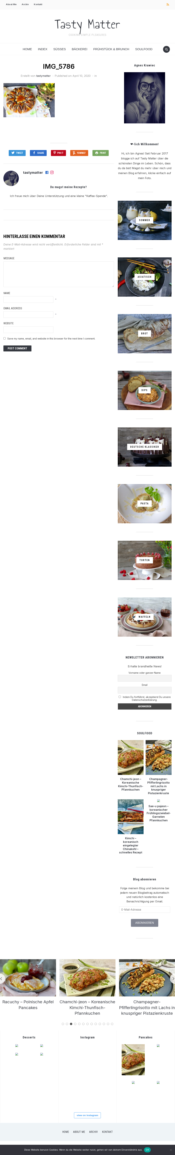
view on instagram (87, 1115)
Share (40, 153)
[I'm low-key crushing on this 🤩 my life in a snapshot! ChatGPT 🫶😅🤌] (103, 1084)
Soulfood (143, 49)
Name (6, 293)
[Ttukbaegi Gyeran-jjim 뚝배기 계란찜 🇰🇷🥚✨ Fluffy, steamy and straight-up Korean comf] (71, 1051)
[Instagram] (52, 172)
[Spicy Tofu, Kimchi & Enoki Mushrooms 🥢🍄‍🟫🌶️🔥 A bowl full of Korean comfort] (103, 1051)
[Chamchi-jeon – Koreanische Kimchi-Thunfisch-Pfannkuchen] (28, 961)
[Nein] (170, 1150)
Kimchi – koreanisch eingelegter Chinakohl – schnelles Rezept (130, 845)
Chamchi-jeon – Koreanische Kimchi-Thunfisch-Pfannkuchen (130, 784)
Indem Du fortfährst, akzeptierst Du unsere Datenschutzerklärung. (146, 698)
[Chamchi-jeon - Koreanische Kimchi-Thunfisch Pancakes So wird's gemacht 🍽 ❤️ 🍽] (71, 1068)
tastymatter (43, 75)
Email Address (12, 308)
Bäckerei (79, 49)
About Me (11, 4)
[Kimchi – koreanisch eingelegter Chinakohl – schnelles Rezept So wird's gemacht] (103, 1068)
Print (103, 153)
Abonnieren (144, 922)
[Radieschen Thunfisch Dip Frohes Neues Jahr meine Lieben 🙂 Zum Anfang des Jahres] (71, 1100)
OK (147, 1149)
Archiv (25, 4)
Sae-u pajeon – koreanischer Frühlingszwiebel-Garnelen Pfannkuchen (159, 813)
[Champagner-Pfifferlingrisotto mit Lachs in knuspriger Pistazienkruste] (87, 961)
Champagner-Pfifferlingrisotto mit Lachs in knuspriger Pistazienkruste (158, 786)
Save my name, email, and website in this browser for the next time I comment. (51, 338)
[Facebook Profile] (47, 172)
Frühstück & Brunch (111, 49)
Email (144, 684)
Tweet (19, 153)
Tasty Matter (87, 24)
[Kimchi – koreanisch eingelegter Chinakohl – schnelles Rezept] (147, 961)
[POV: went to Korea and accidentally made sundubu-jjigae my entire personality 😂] (87, 1051)
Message (8, 258)
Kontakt (38, 4)
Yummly (81, 153)
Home (27, 49)
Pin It (60, 153)
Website (8, 323)
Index (42, 49)
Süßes (59, 49)
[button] (29, 100)
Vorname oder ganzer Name (145, 672)
